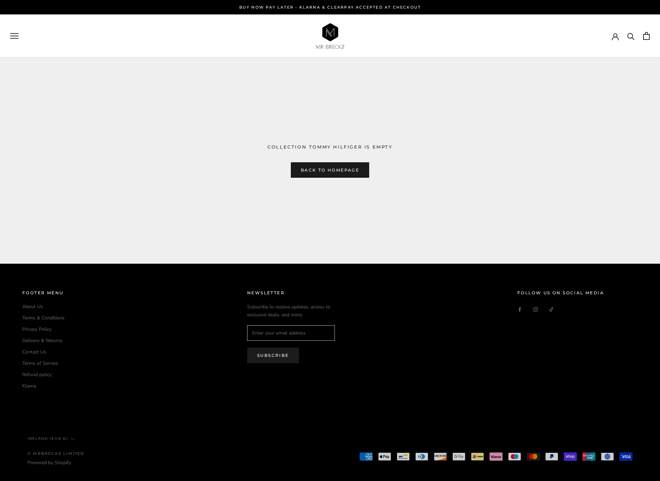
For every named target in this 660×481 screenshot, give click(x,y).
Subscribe (273, 355)
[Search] (631, 36)
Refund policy (37, 374)
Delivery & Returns (42, 340)
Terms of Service (40, 363)
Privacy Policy (37, 329)
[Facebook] (519, 309)
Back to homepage (330, 170)
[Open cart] (646, 36)
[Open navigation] (14, 36)
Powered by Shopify (49, 462)
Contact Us (34, 352)
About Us (32, 306)
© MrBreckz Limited (56, 453)
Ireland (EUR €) (48, 438)
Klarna (29, 386)
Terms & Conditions (43, 318)
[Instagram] (535, 309)
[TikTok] (551, 309)
